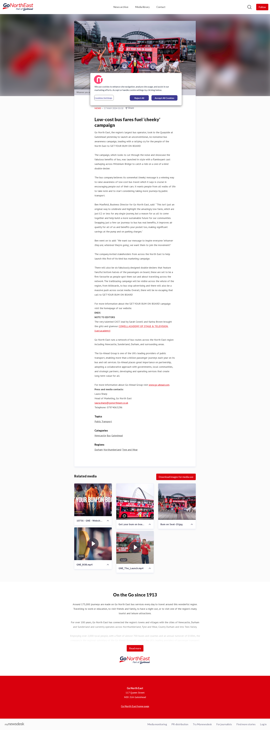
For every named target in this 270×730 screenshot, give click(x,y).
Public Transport (103, 421)
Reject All (139, 98)
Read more (135, 648)
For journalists (224, 724)
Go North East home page (135, 706)
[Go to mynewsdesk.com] (14, 724)
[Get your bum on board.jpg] (135, 501)
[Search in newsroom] (249, 7)
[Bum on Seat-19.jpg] (177, 501)
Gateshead (117, 435)
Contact (160, 6)
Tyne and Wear (130, 449)
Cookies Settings (103, 97)
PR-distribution (179, 724)
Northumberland (112, 449)
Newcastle (100, 435)
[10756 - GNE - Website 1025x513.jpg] (93, 499)
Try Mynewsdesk (202, 724)
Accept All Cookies (164, 98)
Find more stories (246, 724)
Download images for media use (176, 476)
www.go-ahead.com (159, 384)
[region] (136, 89)
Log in (263, 724)
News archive (120, 6)
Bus (109, 435)
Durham (98, 449)
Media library (142, 6)
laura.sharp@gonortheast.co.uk (111, 402)
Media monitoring (157, 724)
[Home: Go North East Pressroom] (18, 7)
